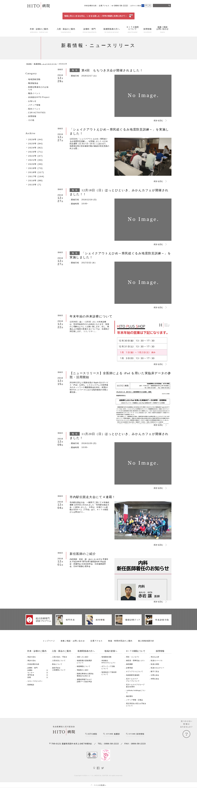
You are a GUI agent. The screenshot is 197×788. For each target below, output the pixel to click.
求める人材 (155, 657)
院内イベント (34, 109)
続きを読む (158, 120)
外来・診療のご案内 (37, 651)
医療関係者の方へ (86, 651)
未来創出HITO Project (38, 97)
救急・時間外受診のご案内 (120, 641)
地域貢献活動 (34, 79)
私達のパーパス (156, 660)
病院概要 (129, 664)
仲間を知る (155, 679)
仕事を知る (155, 675)
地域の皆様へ (110, 651)
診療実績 (129, 668)
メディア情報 (34, 105)
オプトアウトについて (134, 671)
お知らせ (32, 101)
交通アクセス (104, 6)
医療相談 (30, 685)
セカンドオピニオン (35, 681)
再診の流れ (31, 660)
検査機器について (83, 666)
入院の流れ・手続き (59, 657)
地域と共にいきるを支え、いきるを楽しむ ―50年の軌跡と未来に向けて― (95, 16)
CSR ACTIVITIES (37, 113)
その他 (31, 120)
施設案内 (129, 696)
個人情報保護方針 (146, 641)
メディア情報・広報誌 (134, 700)
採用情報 (32, 116)
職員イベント (34, 93)
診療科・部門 (32, 668)
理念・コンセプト (133, 657)
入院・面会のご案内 (61, 651)
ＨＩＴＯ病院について (135, 651)
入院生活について (59, 660)
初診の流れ (31, 657)
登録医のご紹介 (83, 670)
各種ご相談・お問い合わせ (73, 641)
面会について (57, 664)
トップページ (49, 641)
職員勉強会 (33, 83)
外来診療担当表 (90, 6)
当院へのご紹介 (83, 657)
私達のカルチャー (157, 668)
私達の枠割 (155, 664)
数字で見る (155, 671)
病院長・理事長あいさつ (135, 660)
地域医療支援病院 (133, 675)
